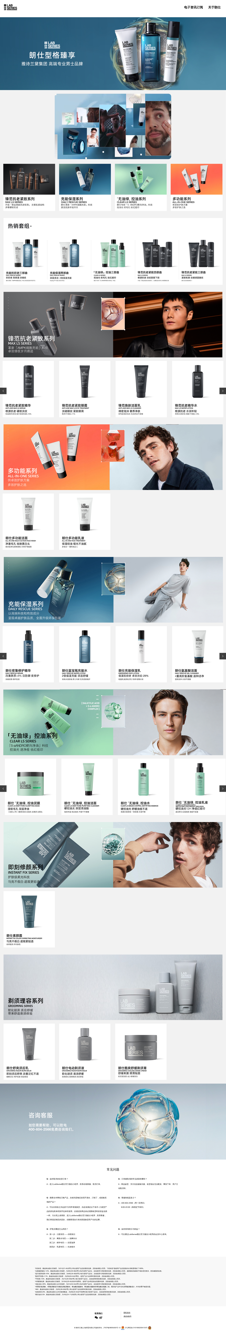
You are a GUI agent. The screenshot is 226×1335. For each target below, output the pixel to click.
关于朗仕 (214, 7)
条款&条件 (127, 1316)
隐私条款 (127, 1313)
